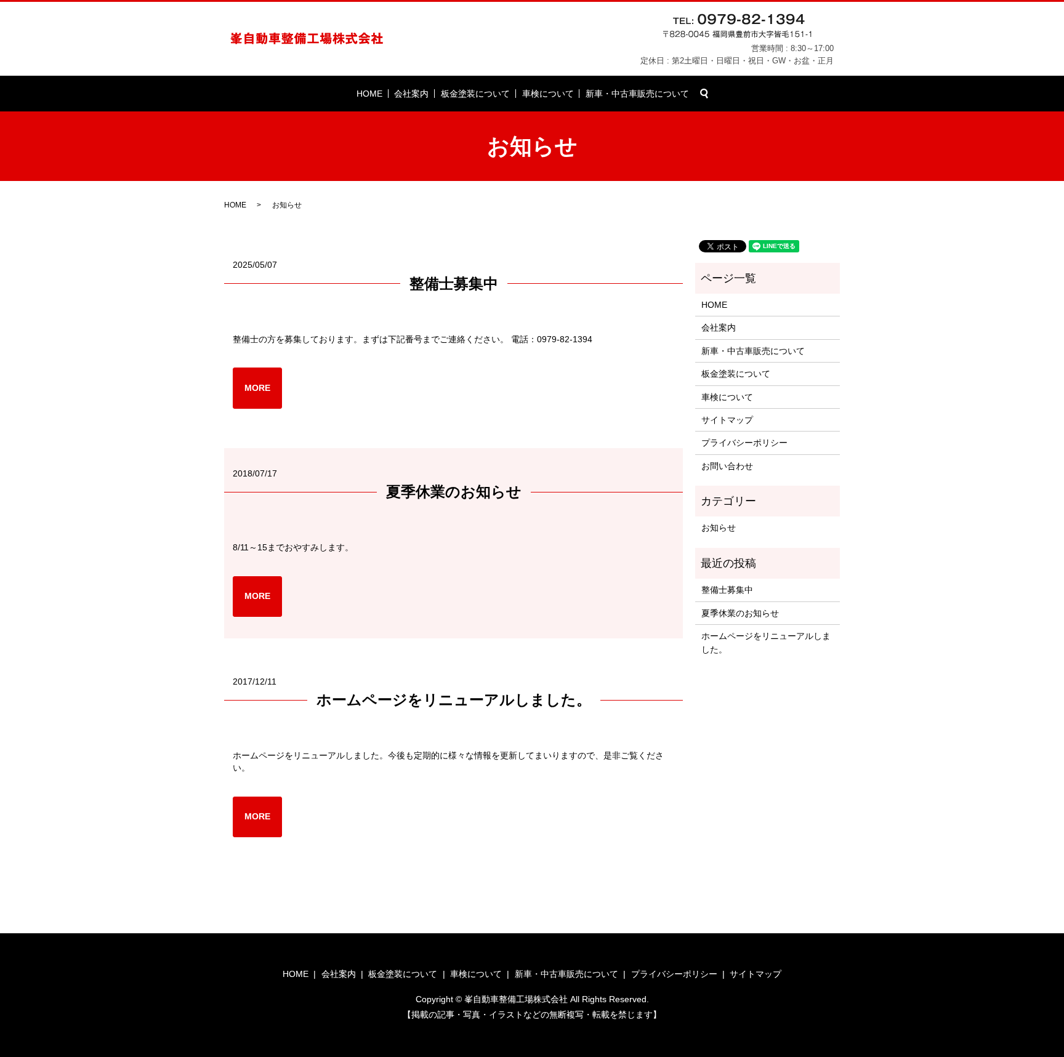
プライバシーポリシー (744, 443)
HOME (369, 93)
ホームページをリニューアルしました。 (453, 699)
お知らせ (718, 528)
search (704, 93)
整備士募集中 (453, 283)
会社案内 (411, 93)
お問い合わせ (727, 466)
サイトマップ (727, 420)
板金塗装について (475, 93)
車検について (548, 93)
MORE (257, 388)
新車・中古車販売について (637, 93)
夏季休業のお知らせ (454, 491)
